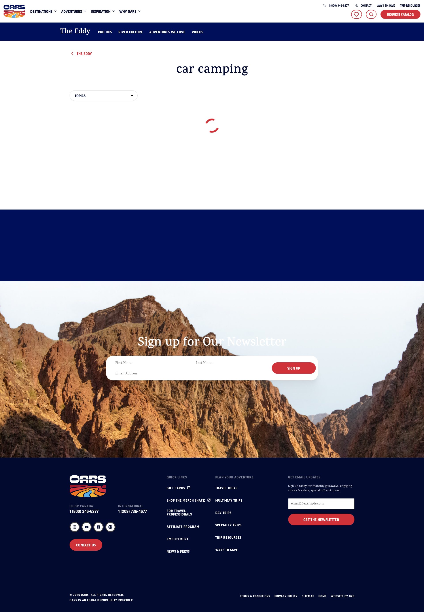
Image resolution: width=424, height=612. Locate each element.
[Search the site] (371, 14)
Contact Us (86, 545)
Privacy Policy (286, 596)
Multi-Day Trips (228, 500)
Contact (366, 5)
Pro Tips (105, 32)
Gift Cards (176, 488)
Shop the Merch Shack (186, 500)
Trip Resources (410, 5)
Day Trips (223, 512)
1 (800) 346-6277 (339, 5)
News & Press (178, 551)
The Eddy (75, 32)
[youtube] (86, 527)
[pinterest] (110, 527)
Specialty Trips (228, 525)
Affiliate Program (183, 526)
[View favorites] (356, 14)
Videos (197, 32)
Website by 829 (342, 596)
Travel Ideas (226, 488)
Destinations (41, 11)
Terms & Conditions (255, 596)
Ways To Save (386, 5)
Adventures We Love (167, 32)
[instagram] (75, 527)
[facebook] (98, 527)
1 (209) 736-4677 (132, 511)
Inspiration (100, 11)
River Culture (130, 32)
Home (322, 596)
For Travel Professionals (179, 512)
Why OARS (127, 11)
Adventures (71, 11)
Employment (177, 539)
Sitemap (308, 596)
